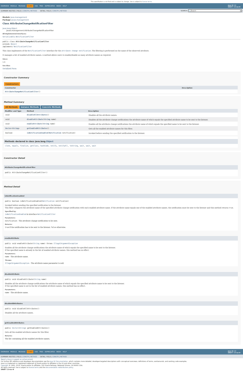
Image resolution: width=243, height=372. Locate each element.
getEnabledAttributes (37, 128)
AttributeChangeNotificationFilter (21, 92)
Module (13, 6)
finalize (24, 146)
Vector (8, 128)
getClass (34, 146)
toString (74, 146)
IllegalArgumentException (66, 243)
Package (21, 6)
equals (15, 146)
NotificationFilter (25, 37)
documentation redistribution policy (59, 367)
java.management (19, 17)
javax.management (20, 20)
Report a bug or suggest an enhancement (17, 359)
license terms (147, 1)
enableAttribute (34, 124)
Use (36, 6)
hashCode (44, 146)
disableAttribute (35, 119)
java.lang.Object (10, 28)
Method (33, 11)
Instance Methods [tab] (30, 107)
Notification (55, 133)
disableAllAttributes (37, 115)
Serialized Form (9, 69)
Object (14, 44)
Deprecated (50, 6)
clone (7, 146)
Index (58, 6)
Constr (26, 11)
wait (82, 146)
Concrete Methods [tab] (51, 107)
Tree (41, 6)
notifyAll (63, 146)
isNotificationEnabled (37, 133)
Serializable (9, 37)
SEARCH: (184, 11)
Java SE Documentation (59, 361)
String (47, 119)
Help (65, 6)
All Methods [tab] (11, 107)
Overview (5, 6)
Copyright (4, 365)
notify (53, 146)
